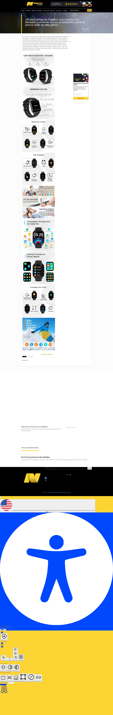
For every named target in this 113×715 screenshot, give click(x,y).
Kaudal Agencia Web (65, 492)
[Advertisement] (80, 54)
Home (23, 10)
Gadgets (65, 10)
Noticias (28, 10)
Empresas (59, 10)
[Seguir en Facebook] (67, 475)
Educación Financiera (49, 10)
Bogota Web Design (54, 492)
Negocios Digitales (37, 10)
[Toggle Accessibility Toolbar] (0, 497)
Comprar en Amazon (47, 354)
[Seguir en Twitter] (70, 475)
